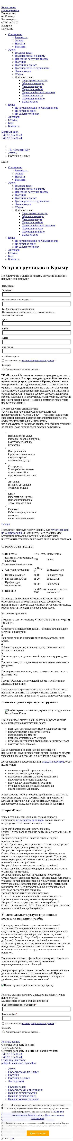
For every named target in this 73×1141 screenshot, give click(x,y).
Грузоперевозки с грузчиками (32, 68)
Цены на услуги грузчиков (23, 1099)
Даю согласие (37, 1133)
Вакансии (20, 46)
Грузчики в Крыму (26, 64)
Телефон (7, 290)
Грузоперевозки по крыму (30, 55)
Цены (11, 104)
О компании (15, 34)
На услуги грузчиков (27, 113)
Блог (11, 123)
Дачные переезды (32, 86)
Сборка (19, 74)
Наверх (5, 524)
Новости (20, 43)
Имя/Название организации (16, 299)
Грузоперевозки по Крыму (23, 1071)
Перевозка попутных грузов (31, 58)
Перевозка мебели (32, 89)
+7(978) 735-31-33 (11, 134)
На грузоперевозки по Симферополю (36, 107)
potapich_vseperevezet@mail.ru (18, 1063)
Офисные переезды (33, 83)
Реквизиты (21, 37)
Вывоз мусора (30, 101)
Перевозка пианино (33, 98)
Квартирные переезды (35, 80)
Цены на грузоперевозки (22, 1092)
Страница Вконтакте (13, 1060)
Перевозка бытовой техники (38, 92)
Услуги (12, 49)
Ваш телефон (9, 1014)
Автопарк (14, 116)
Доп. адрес (7, 346)
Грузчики (20, 61)
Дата (4, 319)
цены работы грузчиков (30, 820)
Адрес (5, 337)
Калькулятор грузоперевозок (10, 9)
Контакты (14, 126)
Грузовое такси (23, 52)
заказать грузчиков (53, 761)
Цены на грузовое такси (22, 1095)
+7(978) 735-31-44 (11, 137)
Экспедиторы (23, 71)
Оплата (19, 40)
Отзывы (12, 119)
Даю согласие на (30, 360)
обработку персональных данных (38, 360)
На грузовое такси (25, 110)
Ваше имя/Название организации (19, 1004)
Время (5, 328)
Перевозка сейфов (32, 95)
